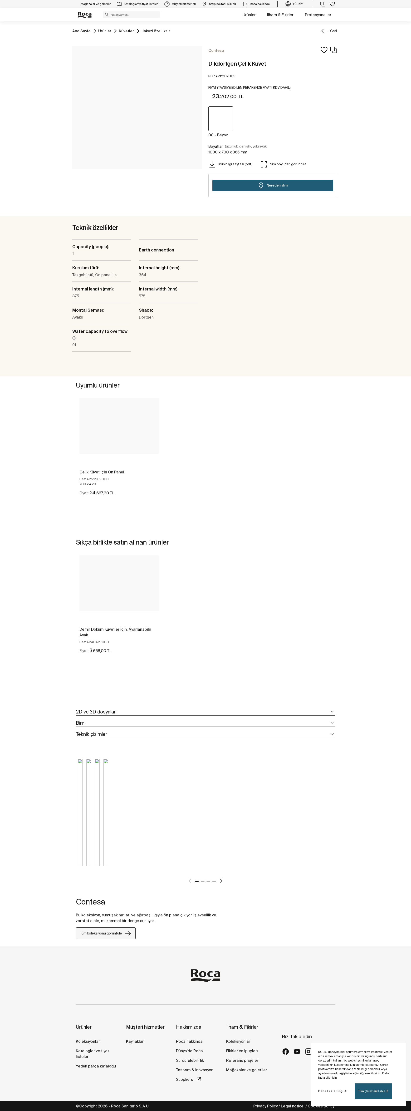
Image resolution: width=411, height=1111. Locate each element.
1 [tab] (197, 881)
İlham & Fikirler (280, 15)
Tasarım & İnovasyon (194, 1070)
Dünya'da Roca (189, 1051)
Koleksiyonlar (88, 1041)
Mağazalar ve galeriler (246, 1070)
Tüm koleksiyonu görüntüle (101, 933)
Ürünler (249, 15)
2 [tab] (203, 881)
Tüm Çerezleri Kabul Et (373, 1091)
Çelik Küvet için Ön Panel (101, 472)
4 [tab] (214, 881)
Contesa (90, 901)
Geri (333, 31)
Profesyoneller (318, 15)
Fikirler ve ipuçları (242, 1051)
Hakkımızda (188, 1027)
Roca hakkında (189, 1041)
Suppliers (185, 1079)
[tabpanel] (119, 451)
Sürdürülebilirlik (190, 1060)
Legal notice (292, 1106)
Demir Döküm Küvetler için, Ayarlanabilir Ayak (115, 632)
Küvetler (126, 31)
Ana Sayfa (81, 31)
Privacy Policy (265, 1106)
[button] (106, 14)
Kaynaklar (135, 1041)
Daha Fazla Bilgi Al (332, 1091)
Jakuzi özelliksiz (156, 31)
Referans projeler (242, 1060)
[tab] (205, 712)
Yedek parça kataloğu (96, 1066)
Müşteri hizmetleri (146, 1027)
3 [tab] (208, 881)
